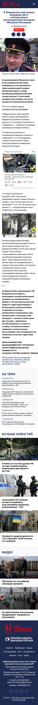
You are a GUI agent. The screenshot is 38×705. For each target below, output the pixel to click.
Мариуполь (18, 360)
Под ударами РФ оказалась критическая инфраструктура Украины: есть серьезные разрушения (17, 394)
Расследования (9, 652)
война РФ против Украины (19, 357)
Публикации (20, 648)
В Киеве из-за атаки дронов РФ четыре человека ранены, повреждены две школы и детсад (17, 467)
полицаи (16, 364)
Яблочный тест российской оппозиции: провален (15, 582)
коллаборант (7, 360)
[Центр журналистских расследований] (11, 4)
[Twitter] (19, 34)
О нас (19, 655)
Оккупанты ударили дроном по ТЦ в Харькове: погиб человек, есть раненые (17, 538)
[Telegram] (24, 34)
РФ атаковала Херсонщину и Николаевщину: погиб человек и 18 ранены (18, 423)
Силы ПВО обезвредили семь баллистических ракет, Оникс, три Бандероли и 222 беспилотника (15, 404)
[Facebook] (13, 34)
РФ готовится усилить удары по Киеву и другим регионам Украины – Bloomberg (17, 414)
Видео (7, 552)
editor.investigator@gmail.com (19, 682)
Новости (19, 30)
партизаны (14, 362)
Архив (26, 655)
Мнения (12, 655)
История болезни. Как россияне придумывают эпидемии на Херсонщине (17, 614)
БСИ (19, 652)
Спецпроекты (29, 652)
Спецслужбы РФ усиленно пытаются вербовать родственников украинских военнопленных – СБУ (16, 383)
